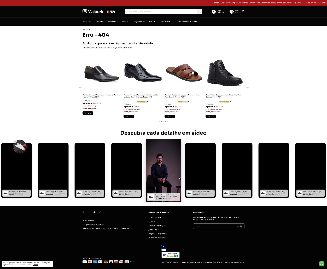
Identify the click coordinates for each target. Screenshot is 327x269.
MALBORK (165, 22)
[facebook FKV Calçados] (89, 212)
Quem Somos (154, 230)
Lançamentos (139, 22)
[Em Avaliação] (202, 248)
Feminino (99, 22)
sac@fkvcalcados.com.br (93, 224)
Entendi (35, 265)
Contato (151, 221)
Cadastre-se (221, 12)
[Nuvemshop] (171, 263)
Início (84, 30)
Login (219, 11)
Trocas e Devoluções (157, 225)
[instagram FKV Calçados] (83, 212)
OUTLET (153, 22)
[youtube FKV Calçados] (94, 212)
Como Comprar (154, 217)
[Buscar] (199, 11)
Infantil (125, 22)
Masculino (87, 22)
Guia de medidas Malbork (186, 22)
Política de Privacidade (157, 238)
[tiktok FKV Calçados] (100, 212)
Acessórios (112, 22)
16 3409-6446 (89, 220)
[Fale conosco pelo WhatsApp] (321, 263)
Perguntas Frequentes (157, 234)
